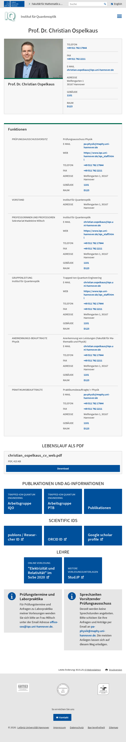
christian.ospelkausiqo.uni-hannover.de (90, 69)
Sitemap (113, 727)
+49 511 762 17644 (77, 47)
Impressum (59, 727)
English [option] (118, 3)
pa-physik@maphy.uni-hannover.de (92, 631)
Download (63, 468)
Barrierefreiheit (96, 727)
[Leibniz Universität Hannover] (14, 4)
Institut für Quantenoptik (38, 17)
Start (105, 4)
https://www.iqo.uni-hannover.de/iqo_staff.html (99, 156)
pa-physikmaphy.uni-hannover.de (96, 145)
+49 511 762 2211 (76, 58)
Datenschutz (77, 727)
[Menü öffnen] (119, 17)
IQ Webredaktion (92, 669)
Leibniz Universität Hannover (33, 727)
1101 (69, 95)
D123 (70, 106)
